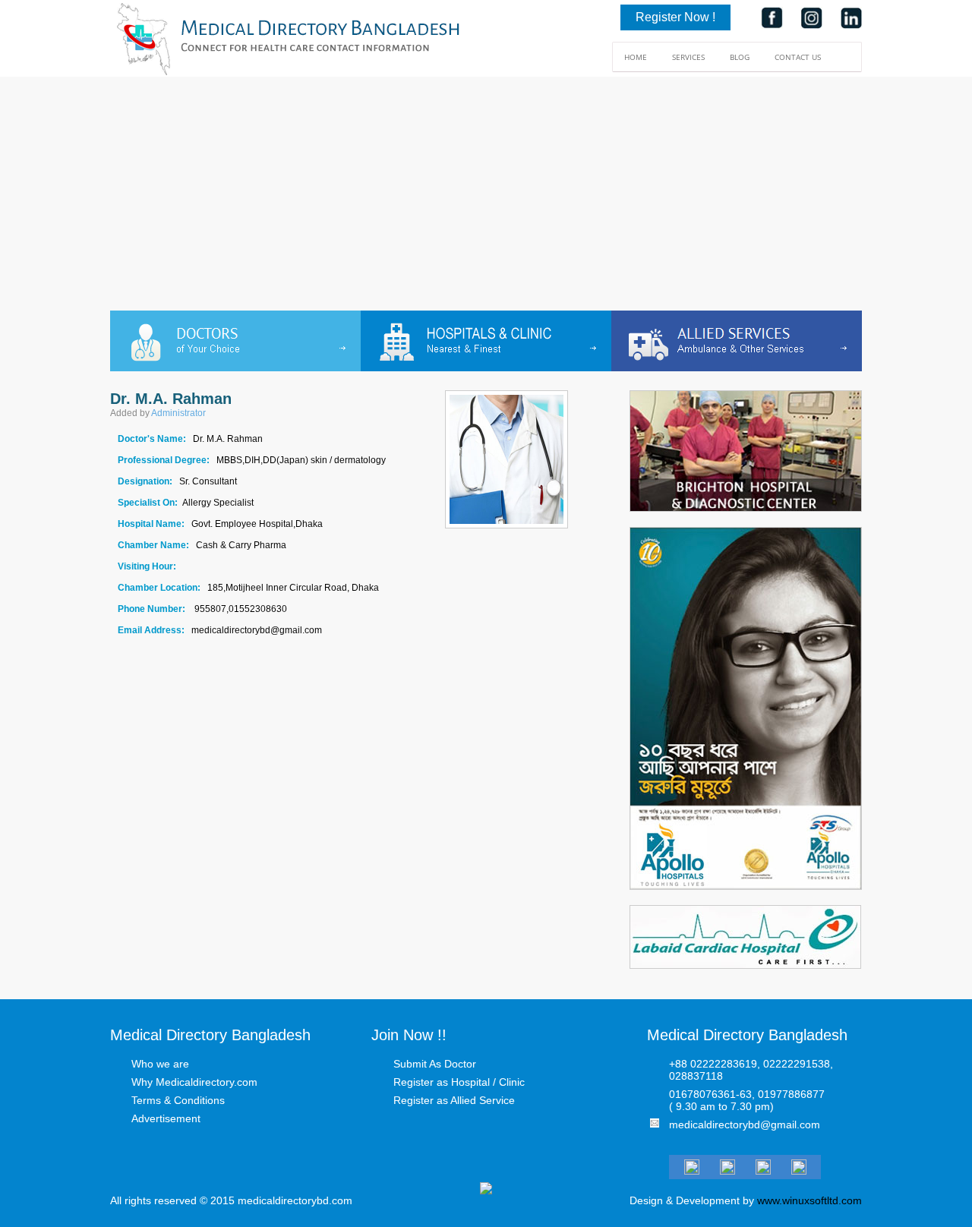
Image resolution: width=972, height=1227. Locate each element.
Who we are (160, 1064)
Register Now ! (675, 17)
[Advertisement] (486, 196)
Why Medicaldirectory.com (194, 1082)
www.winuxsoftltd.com (809, 1200)
